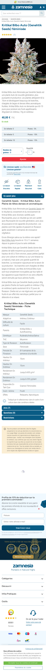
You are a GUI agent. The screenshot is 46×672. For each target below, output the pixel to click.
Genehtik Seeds (35, 208)
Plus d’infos (17, 174)
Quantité (29, 148)
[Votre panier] (44, 7)
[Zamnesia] (21, 7)
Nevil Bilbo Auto (8, 240)
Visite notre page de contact (33, 623)
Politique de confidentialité (31, 532)
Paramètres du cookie (23, 668)
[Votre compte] (41, 7)
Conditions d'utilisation (8, 534)
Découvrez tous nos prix (23, 557)
